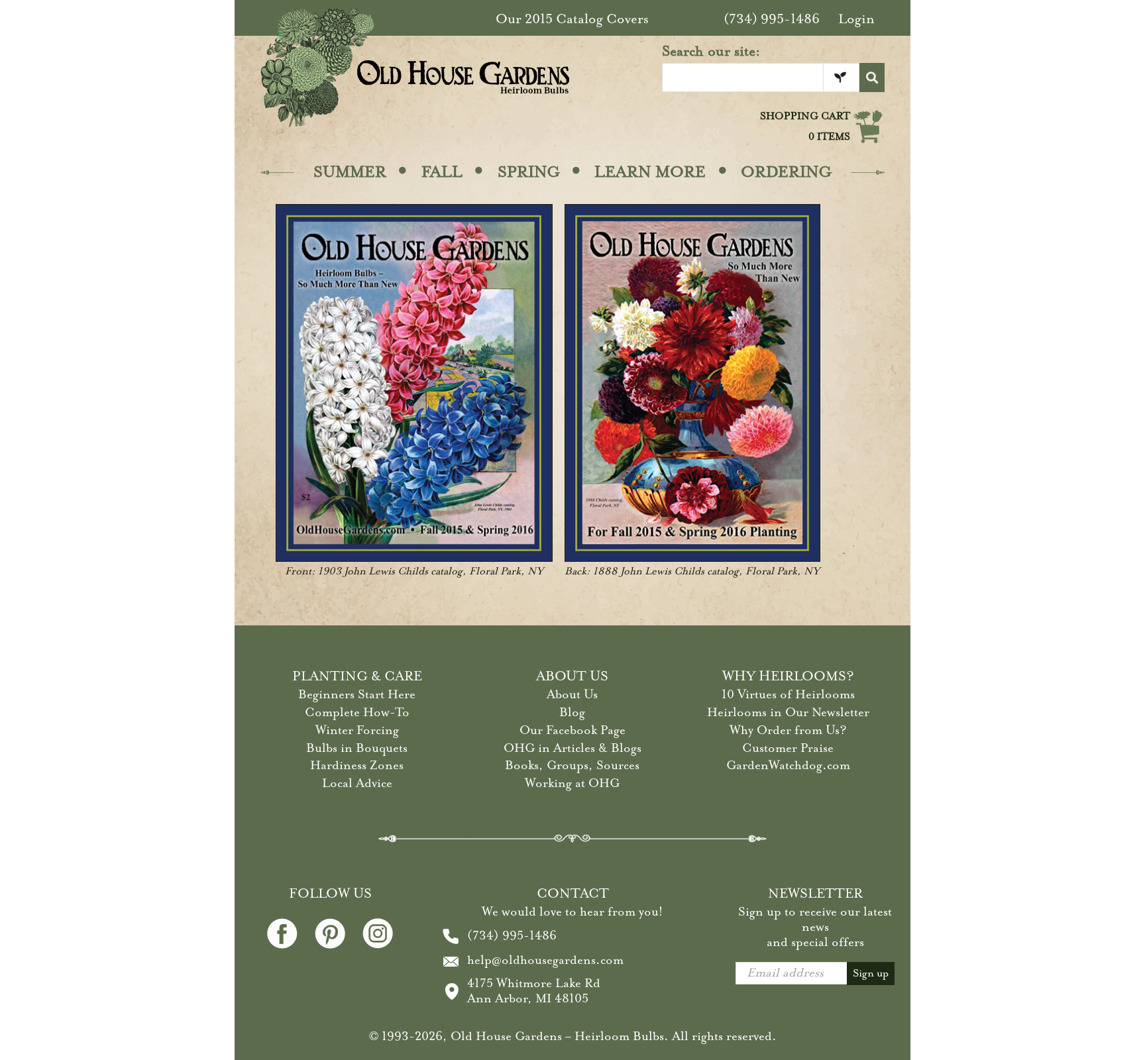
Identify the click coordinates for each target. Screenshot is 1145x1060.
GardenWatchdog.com (788, 765)
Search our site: (711, 51)
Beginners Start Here (356, 694)
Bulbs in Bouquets (357, 748)
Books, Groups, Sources (572, 765)
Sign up (871, 973)
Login (856, 19)
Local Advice (357, 783)
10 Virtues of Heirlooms (788, 694)
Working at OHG (572, 783)
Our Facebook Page (572, 730)
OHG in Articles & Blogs (572, 748)
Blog (572, 712)
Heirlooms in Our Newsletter (788, 712)
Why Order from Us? (788, 730)
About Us (572, 694)
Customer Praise (788, 748)
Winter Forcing (357, 730)
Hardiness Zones (357, 765)
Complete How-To (357, 712)
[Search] (872, 77)
